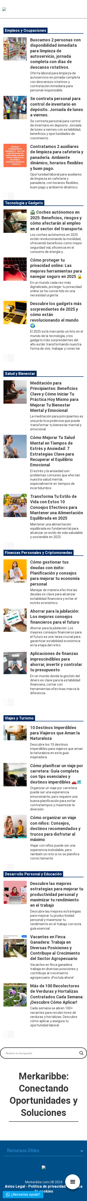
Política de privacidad (47, 1186)
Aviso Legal (15, 1186)
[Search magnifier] (81, 1053)
